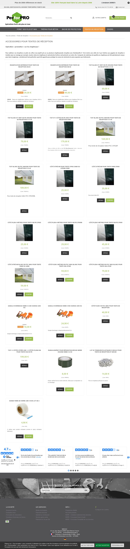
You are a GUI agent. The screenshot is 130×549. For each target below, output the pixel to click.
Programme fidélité (71, 510)
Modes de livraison (41, 510)
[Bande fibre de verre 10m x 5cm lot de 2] (24, 419)
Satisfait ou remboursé (42, 515)
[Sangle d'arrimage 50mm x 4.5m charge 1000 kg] (24, 321)
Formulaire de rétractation (14, 515)
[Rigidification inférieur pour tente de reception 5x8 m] (65, 87)
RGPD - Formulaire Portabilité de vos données (79, 519)
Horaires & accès (11, 510)
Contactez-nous (11, 512)
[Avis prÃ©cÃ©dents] (17, 457)
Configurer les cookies (102, 509)
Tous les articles (10, 35)
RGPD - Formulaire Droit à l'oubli (75, 517)
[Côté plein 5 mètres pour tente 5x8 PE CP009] (105, 240)
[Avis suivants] (128, 457)
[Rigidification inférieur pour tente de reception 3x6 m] (24, 87)
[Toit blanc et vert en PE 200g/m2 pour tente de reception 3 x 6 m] (105, 85)
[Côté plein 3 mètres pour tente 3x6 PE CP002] (24, 240)
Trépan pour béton (49, 29)
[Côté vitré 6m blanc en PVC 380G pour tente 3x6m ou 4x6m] (24, 282)
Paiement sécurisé (41, 512)
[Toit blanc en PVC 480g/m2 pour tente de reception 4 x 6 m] (105, 135)
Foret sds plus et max (27, 29)
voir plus (38, 457)
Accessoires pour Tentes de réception (41, 35)
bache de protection (71, 29)
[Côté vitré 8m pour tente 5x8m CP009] (105, 184)
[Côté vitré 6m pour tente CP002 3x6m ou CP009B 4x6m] (65, 186)
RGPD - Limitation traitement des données (78, 515)
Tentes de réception (94, 29)
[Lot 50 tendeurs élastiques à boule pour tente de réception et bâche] (105, 370)
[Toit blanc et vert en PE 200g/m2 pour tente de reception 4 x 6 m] (24, 137)
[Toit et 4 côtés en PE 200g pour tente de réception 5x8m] (65, 137)
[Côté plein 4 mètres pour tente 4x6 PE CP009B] (65, 240)
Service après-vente (42, 517)
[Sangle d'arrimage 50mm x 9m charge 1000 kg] (65, 319)
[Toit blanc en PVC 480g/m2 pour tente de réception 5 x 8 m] (24, 184)
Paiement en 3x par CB (43, 519)
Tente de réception (22, 35)
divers (110, 29)
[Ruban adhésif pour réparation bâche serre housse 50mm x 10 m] (65, 370)
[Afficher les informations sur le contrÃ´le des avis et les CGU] (14, 460)
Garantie (8, 519)
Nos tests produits (70, 512)
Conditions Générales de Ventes (15, 517)
